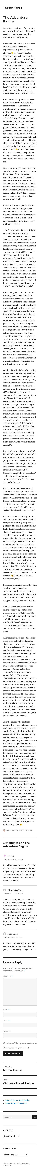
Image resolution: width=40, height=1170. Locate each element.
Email (6, 1021)
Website (6, 1031)
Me (31, 830)
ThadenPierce (12, 7)
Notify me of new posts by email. (17, 1048)
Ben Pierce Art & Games (15, 1103)
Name (6, 1010)
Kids (27, 830)
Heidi (8, 830)
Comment (8, 976)
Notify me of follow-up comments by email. (21, 1043)
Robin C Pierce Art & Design (17, 1100)
